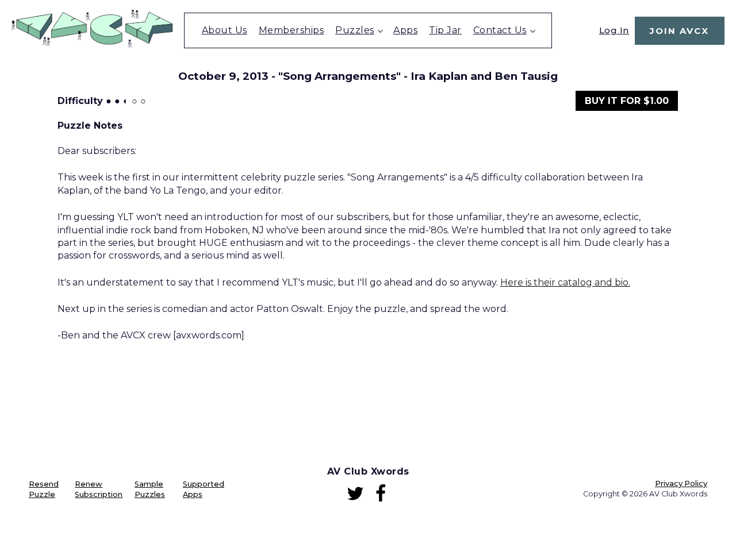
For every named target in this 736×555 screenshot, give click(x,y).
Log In (614, 30)
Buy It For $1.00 (627, 100)
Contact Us (500, 30)
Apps (405, 30)
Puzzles (354, 30)
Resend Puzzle (44, 489)
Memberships (291, 30)
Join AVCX (679, 30)
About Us (224, 30)
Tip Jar (445, 30)
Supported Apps (203, 489)
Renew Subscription (98, 489)
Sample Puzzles (150, 489)
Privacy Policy (681, 483)
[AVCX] (92, 44)
